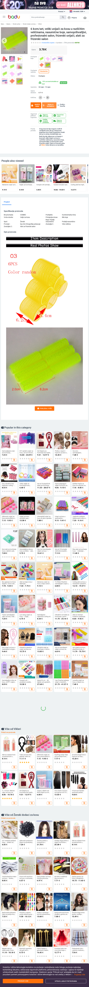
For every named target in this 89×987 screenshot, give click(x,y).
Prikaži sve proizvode (8, 766)
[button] (4, 16)
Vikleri (40, 24)
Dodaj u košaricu (48, 105)
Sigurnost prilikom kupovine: (34, 115)
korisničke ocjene (48, 43)
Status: (33, 76)
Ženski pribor (16, 24)
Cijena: (34, 50)
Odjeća (8, 24)
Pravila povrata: (33, 129)
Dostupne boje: (34, 57)
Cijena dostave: (33, 91)
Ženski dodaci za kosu (29, 24)
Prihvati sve (23, 981)
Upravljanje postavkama (66, 981)
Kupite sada (35, 105)
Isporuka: (34, 87)
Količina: (33, 97)
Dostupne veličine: (34, 71)
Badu (2, 24)
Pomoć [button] (60, 11)
